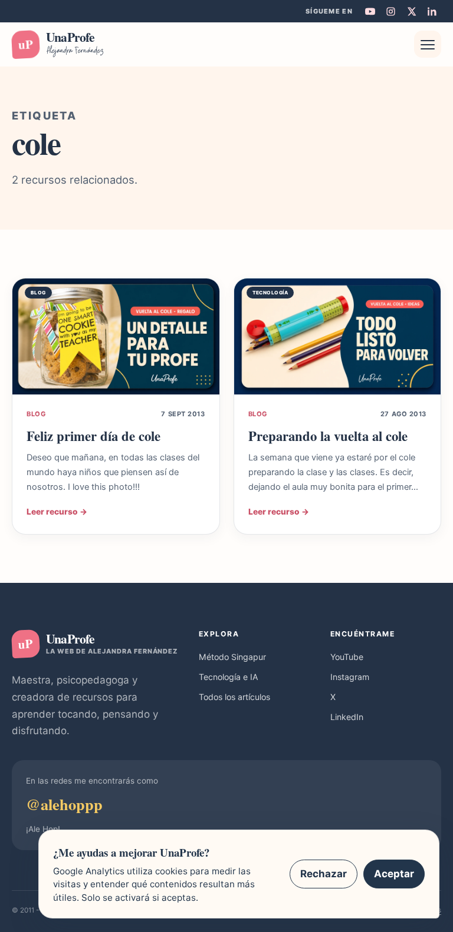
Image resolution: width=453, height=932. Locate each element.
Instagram (349, 677)
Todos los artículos (234, 697)
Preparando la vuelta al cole (328, 436)
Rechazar (323, 874)
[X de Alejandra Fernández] (411, 11)
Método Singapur (232, 657)
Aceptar (394, 874)
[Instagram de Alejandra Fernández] (390, 11)
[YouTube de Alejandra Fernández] (369, 11)
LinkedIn (346, 717)
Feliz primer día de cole (93, 436)
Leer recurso (57, 511)
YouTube (346, 657)
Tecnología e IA (228, 677)
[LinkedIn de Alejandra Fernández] (431, 11)
